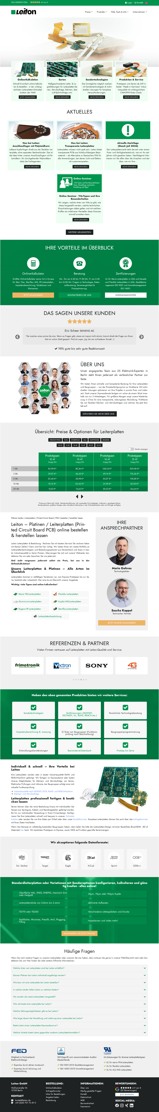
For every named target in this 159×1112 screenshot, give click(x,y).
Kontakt (83, 1094)
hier (22, 830)
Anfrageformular (140, 819)
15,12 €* (52, 483)
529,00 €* (135, 468)
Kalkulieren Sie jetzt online (79, 933)
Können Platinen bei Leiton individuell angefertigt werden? (39, 975)
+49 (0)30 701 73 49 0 (25, 1102)
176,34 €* (134, 473)
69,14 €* (107, 473)
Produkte (101, 11)
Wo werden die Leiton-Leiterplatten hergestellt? (34, 996)
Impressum (85, 1106)
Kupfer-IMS (94, 440)
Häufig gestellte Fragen (90, 1090)
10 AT (60, 445)
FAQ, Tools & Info (119, 11)
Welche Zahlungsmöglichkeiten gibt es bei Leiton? (35, 1011)
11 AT (68, 445)
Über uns (84, 1087)
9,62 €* (52, 488)
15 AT (83, 445)
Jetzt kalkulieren (27, 97)
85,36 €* (80, 468)
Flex (66, 440)
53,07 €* (107, 478)
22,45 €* (52, 478)
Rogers (106, 440)
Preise (88, 11)
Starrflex (75, 440)
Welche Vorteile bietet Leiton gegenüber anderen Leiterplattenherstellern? (46, 1032)
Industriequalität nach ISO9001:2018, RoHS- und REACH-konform (43, 791)
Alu (84, 440)
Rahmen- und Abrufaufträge (26, 793)
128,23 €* (107, 468)
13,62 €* (80, 488)
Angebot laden (52, 1097)
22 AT (99, 445)
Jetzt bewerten (127, 1094)
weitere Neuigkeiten (79, 232)
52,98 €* (52, 468)
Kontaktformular (80, 819)
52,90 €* (134, 483)
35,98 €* (80, 478)
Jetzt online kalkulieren (122, 622)
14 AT (75, 445)
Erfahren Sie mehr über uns (98, 413)
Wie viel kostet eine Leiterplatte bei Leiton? (32, 1003)
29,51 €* (52, 473)
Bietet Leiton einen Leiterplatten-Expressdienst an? (35, 1025)
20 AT (91, 445)
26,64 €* (134, 488)
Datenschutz (85, 1097)
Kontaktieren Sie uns (79, 295)
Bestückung (51, 1100)
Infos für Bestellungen (55, 1094)
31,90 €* (107, 483)
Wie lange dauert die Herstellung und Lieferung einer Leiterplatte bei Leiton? (48, 1018)
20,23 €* (107, 488)
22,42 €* (79, 483)
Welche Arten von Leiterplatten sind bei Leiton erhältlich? (38, 968)
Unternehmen (139, 11)
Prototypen (55, 440)
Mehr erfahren (62, 97)
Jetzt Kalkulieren (33, 295)
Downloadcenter (126, 295)
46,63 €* (80, 473)
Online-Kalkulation (54, 1087)
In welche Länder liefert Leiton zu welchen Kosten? (36, 989)
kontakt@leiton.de (23, 1100)
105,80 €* (134, 478)
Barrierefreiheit (87, 1103)
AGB (82, 1100)
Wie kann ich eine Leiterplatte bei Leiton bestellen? (36, 982)
